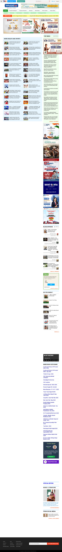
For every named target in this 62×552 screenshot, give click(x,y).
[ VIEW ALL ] (56, 331)
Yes (46, 280)
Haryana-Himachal (23, 10)
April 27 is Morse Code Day (53, 306)
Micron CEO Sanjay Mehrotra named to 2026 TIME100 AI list (37, 16)
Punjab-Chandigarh (13, 10)
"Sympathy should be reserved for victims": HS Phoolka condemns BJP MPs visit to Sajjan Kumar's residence (50, 56)
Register (57, 1)
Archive (4, 544)
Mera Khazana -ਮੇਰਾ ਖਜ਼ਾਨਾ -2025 (51, 389)
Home (5, 10)
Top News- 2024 (47, 426)
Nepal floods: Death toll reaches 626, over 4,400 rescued (50, 70)
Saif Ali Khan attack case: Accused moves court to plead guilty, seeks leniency (50, 85)
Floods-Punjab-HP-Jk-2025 (50, 387)
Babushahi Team (6, 546)
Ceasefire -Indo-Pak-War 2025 (50, 397)
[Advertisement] (52, 343)
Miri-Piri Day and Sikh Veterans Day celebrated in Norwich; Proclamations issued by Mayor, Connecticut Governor (51, 80)
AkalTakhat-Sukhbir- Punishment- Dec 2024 (48, 410)
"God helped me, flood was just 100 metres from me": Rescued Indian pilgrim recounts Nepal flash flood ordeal (51, 93)
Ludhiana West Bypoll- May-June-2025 (50, 395)
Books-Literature (33, 12)
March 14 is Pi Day (53, 300)
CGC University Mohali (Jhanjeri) (48, 377)
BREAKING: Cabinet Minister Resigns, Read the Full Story (49, 73)
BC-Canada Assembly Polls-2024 (50, 423)
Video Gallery (52, 10)
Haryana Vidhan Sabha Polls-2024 (50, 435)
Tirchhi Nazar (12, 12)
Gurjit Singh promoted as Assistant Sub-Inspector (51, 89)
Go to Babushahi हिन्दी (21, 1)
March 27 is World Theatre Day (53, 316)
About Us (4, 543)
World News (37, 10)
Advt (11, 541)
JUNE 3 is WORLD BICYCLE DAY (52, 295)
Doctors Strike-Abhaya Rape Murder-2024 (50, 438)
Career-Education (19, 12)
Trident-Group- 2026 (48, 374)
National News (18, 541)
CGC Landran (46, 382)
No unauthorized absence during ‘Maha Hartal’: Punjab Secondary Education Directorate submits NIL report (50, 99)
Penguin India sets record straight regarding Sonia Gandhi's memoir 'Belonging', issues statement (50, 117)
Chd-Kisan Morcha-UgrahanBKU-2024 (48, 431)
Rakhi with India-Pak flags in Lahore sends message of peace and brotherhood (51, 109)
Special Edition (48, 483)
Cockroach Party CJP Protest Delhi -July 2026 (50, 371)
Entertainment (26, 12)
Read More (51, 456)
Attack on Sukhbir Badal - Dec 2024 (50, 406)
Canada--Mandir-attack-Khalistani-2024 (49, 416)
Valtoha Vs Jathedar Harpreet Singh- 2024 (50, 419)
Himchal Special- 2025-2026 (50, 384)
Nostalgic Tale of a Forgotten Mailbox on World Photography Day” (53, 327)
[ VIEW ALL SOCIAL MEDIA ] (53, 518)
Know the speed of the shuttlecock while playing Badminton (53, 321)
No (45, 281)
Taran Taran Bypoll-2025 (49, 391)
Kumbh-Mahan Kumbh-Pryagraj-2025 (48, 403)
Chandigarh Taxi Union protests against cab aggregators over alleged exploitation (50, 65)
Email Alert (6, 12)
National (30, 10)
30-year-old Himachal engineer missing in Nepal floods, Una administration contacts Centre (50, 61)
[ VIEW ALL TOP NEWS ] (53, 121)
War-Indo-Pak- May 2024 (49, 400)
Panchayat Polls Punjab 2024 (50, 428)
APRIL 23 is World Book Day (54, 311)
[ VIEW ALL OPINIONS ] (54, 271)
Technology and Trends (42, 12)
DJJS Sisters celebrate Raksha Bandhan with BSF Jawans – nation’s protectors (51, 113)
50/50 (46, 282)
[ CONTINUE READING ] (54, 507)
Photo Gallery (44, 10)
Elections (11, 543)
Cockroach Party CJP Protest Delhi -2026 (50, 367)
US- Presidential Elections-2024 (51, 413)
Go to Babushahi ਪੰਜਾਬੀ (11, 1)
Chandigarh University (48, 380)
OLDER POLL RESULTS (54, 288)
